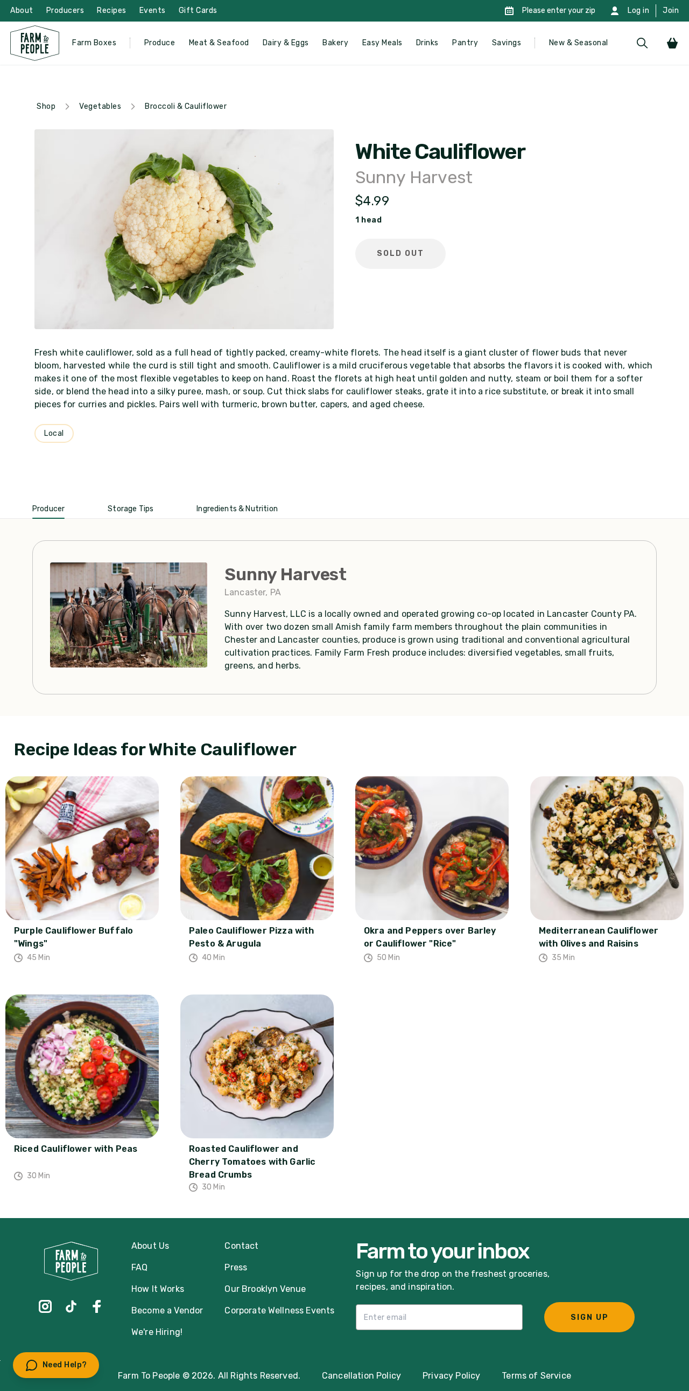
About (21, 10)
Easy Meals (382, 42)
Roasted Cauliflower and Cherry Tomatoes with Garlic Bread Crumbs (252, 1162)
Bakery (335, 42)
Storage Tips (130, 508)
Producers (65, 10)
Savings (507, 42)
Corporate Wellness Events (279, 1310)
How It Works (157, 1289)
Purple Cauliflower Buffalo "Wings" (73, 937)
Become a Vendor (167, 1310)
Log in (638, 10)
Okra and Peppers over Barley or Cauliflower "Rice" (430, 937)
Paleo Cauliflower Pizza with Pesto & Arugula (251, 937)
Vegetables (100, 106)
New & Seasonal (578, 42)
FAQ (139, 1267)
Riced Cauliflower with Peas (75, 1149)
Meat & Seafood (219, 42)
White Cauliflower (440, 152)
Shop (46, 106)
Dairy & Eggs (286, 42)
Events (152, 10)
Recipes (111, 10)
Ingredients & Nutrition (237, 508)
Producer (48, 508)
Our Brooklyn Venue (265, 1289)
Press (235, 1267)
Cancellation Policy (361, 1376)
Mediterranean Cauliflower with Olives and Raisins (598, 937)
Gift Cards (198, 10)
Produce (159, 42)
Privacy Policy (451, 1376)
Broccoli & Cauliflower (186, 106)
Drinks (427, 42)
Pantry (465, 42)
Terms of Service (536, 1376)
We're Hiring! (156, 1332)
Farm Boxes (94, 42)
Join (671, 10)
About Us (150, 1246)
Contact (241, 1246)
